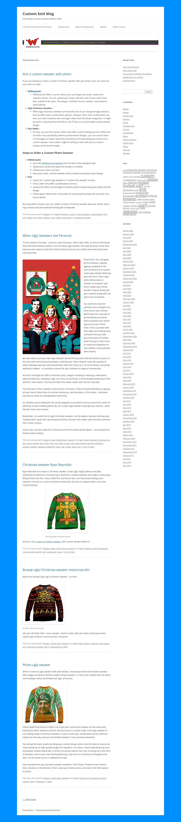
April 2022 (127, 316)
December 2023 (129, 271)
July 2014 (126, 425)
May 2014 (127, 428)
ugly (52, 217)
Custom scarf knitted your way (37, 27)
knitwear (129, 198)
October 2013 (128, 448)
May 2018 (127, 367)
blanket (142, 170)
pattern (146, 202)
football (143, 183)
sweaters (41, 447)
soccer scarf (134, 208)
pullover (26, 447)
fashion (133, 183)
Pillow (125, 146)
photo (40, 217)
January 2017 (128, 373)
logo (72, 443)
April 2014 (127, 431)
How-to (126, 129)
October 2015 (128, 397)
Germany (147, 186)
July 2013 (126, 459)
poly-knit (90, 443)
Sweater (70, 440)
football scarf (133, 185)
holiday (29, 217)
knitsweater (103, 548)
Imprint (103, 27)
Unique (58, 217)
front (56, 443)
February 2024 (129, 265)
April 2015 (127, 411)
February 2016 (129, 384)
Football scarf (128, 126)
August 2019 (128, 350)
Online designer (129, 202)
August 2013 (128, 455)
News (53, 440)
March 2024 (128, 261)
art (126, 170)
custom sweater (83, 214)
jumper (67, 443)
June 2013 (127, 462)
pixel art (126, 150)
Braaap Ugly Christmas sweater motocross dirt (56, 570)
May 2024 (127, 254)
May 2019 (127, 360)
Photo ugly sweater (36, 665)
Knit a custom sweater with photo (47, 74)
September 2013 (130, 452)
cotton (125, 176)
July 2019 (126, 353)
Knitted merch (129, 80)
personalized (80, 443)
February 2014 (129, 438)
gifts (61, 443)
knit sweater (129, 195)
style (142, 208)
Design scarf (128, 116)
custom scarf (142, 180)
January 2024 (128, 268)
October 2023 (128, 275)
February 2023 (129, 299)
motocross (31, 647)
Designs (46, 214)
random (133, 205)
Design (126, 112)
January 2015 (128, 414)
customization (97, 214)
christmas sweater (132, 172)
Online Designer (129, 139)
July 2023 (126, 285)
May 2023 (127, 292)
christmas (64, 214)
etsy (105, 214)
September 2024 (130, 244)
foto (51, 443)
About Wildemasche (84, 27)
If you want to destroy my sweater (137, 74)
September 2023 (130, 278)
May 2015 (127, 408)
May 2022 (127, 312)
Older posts (29, 799)
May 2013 (127, 465)
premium (99, 443)
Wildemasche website (52, 163)
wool (74, 447)
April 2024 (127, 258)
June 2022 (127, 309)
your (79, 447)
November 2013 (129, 445)
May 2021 (127, 322)
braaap (86, 643)
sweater (46, 217)
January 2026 (128, 234)
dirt (100, 643)
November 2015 (129, 394)
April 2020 (127, 339)
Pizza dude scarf (129, 70)
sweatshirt (50, 447)
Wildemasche (34, 91)
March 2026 (128, 231)
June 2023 (127, 288)
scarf (142, 205)
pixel (152, 202)
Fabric (125, 122)
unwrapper (51, 552)
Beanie (126, 109)
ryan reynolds (28, 552)
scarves (151, 205)
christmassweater (148, 172)
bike (81, 643)
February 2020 (129, 343)
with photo (67, 217)
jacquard (127, 189)
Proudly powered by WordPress (48, 810)
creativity (136, 176)
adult (87, 440)
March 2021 (128, 329)
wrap (59, 552)
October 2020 (128, 333)
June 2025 (127, 237)
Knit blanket (128, 133)
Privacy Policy (119, 27)
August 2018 (128, 363)
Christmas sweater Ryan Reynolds (47, 464)
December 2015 (129, 391)
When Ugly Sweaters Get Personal (47, 235)
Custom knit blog (38, 13)
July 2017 (126, 370)
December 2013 (129, 442)
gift (24, 217)
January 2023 (128, 302)
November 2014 (129, 418)
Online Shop (61, 440)
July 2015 (126, 401)
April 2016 (127, 380)
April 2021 (127, 326)
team (58, 447)
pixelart (126, 206)
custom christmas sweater (48, 541)
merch (152, 199)
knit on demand (129, 193)
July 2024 (126, 248)
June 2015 (127, 404)
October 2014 (128, 421)
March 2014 (128, 435)
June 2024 (127, 251)
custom (72, 214)
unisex (68, 447)
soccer (126, 208)
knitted (141, 195)
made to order (143, 199)
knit (34, 217)
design (36, 443)
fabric (125, 183)
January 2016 (128, 387)
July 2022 (126, 305)
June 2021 (127, 319)
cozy (130, 176)
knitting (152, 196)
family (46, 443)
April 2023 (127, 295)
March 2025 (128, 241)
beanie (132, 170)
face (41, 443)
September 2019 (130, 346)
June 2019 (127, 356)
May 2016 (127, 377)
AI (124, 170)
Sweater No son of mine (133, 77)
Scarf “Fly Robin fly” (131, 67)
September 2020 (130, 336)
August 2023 (128, 282)
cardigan (93, 440)
